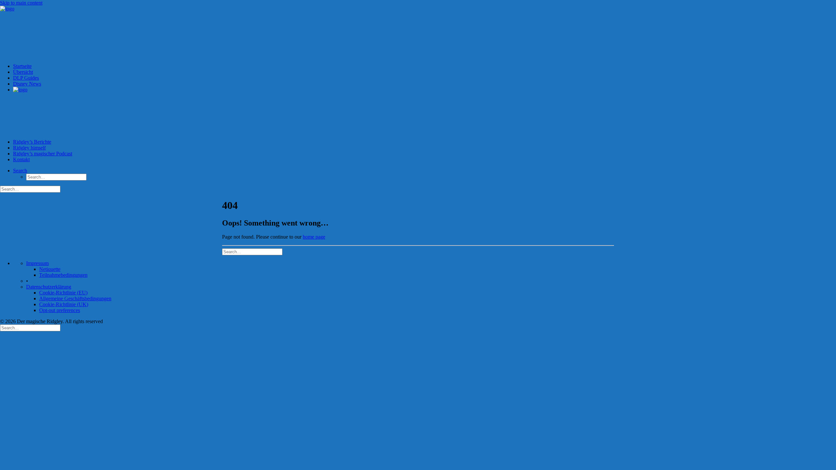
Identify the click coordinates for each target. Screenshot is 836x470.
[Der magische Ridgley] (418, 32)
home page (314, 237)
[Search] (252, 251)
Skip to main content (21, 3)
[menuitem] (424, 66)
